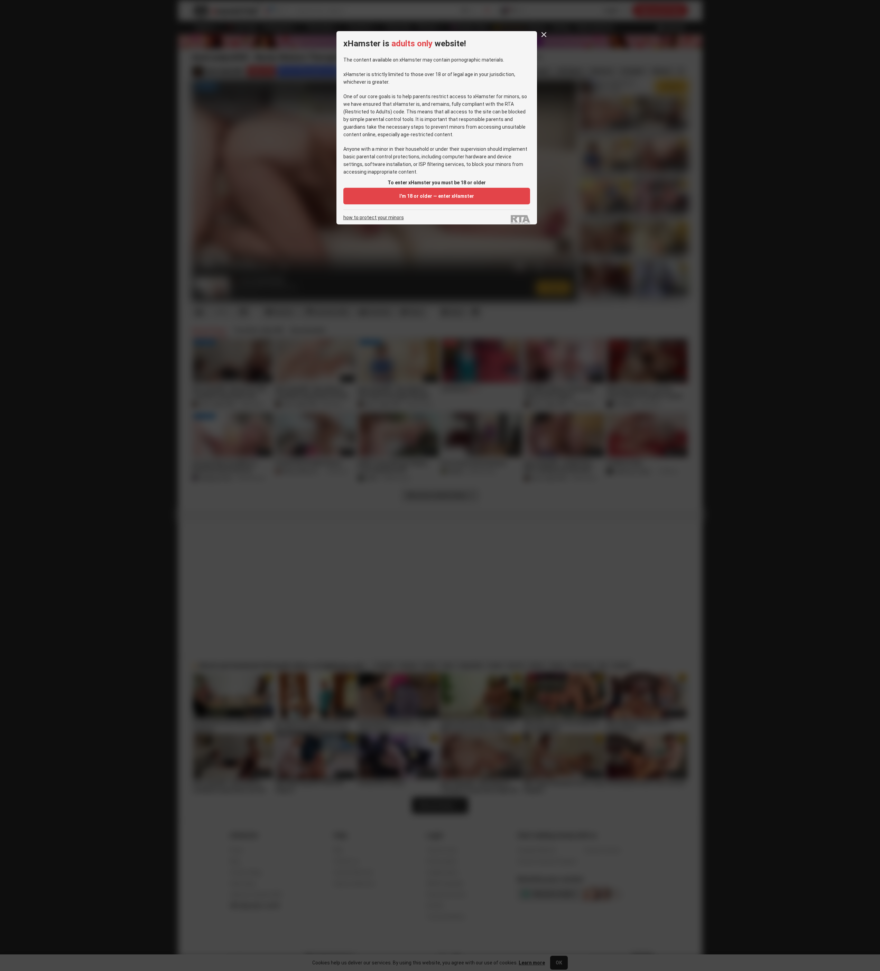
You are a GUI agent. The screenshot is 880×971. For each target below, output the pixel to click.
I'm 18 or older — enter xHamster (436, 196)
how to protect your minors (373, 217)
